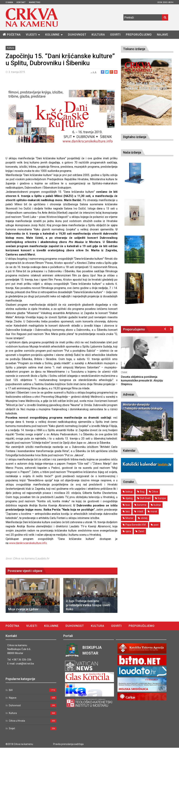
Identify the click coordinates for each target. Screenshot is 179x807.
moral (154, 511)
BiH (10, 581)
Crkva (155, 491)
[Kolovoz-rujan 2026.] (146, 91)
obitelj (144, 518)
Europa (162, 498)
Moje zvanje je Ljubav (23, 609)
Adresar (128, 394)
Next (170, 329)
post (156, 524)
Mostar (129, 518)
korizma (141, 504)
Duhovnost (77, 34)
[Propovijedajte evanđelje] (134, 173)
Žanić (141, 531)
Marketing (34, 2)
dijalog (129, 498)
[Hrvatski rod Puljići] (134, 250)
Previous (165, 329)
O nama (9, 2)
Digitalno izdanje (134, 137)
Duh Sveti (145, 498)
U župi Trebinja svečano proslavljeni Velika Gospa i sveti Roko (88, 605)
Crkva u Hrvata (17, 720)
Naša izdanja (132, 152)
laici (128, 511)
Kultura (98, 34)
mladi (140, 511)
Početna (14, 34)
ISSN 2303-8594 (165, 2)
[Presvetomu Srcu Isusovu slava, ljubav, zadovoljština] (134, 212)
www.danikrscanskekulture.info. (28, 543)
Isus (128, 504)
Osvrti (115, 34)
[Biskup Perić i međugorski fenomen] (134, 288)
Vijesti (31, 34)
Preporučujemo (139, 34)
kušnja (157, 504)
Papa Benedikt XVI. (136, 524)
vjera (128, 531)
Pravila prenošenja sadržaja (68, 744)
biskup (129, 491)
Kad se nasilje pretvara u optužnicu (143, 376)
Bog (142, 491)
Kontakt (21, 2)
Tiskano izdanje (134, 49)
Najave (162, 34)
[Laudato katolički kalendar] (147, 471)
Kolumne (52, 34)
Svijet (12, 728)
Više (147, 356)
